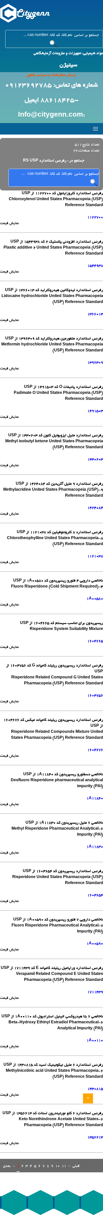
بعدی (7, 1166)
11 (64, 1166)
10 (57, 1166)
